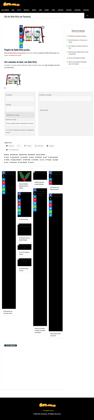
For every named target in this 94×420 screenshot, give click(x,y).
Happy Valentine (16, 159)
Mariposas (26, 10)
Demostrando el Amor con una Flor (55, 335)
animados (25, 157)
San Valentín (41, 154)
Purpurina (14, 162)
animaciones (15, 157)
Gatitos (19, 10)
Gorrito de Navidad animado (77, 58)
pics (7, 162)
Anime (40, 10)
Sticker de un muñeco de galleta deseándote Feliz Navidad (40, 330)
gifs (46, 157)
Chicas (53, 10)
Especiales (4, 14)
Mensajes (32, 14)
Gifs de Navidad (5, 10)
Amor (13, 10)
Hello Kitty (24, 154)
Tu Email (8, 105)
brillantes (39, 157)
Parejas (49, 159)
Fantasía (11, 14)
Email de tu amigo (13, 115)
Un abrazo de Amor (23, 219)
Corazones (60, 10)
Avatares (47, 10)
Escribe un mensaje (45, 95)
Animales (34, 10)
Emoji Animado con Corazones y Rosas (7, 312)
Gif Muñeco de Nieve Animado (77, 36)
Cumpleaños (77, 10)
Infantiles (24, 14)
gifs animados (54, 157)
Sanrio (32, 162)
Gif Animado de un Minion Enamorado (54, 188)
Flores (18, 14)
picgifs (56, 159)
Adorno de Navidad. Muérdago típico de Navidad (23, 186)
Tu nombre (9, 95)
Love (42, 159)
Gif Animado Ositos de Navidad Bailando (24, 239)
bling (32, 157)
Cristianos (69, 10)
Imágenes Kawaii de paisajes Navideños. (39, 183)
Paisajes (40, 14)
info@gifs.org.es (48, 410)
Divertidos (86, 10)
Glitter (7, 159)
